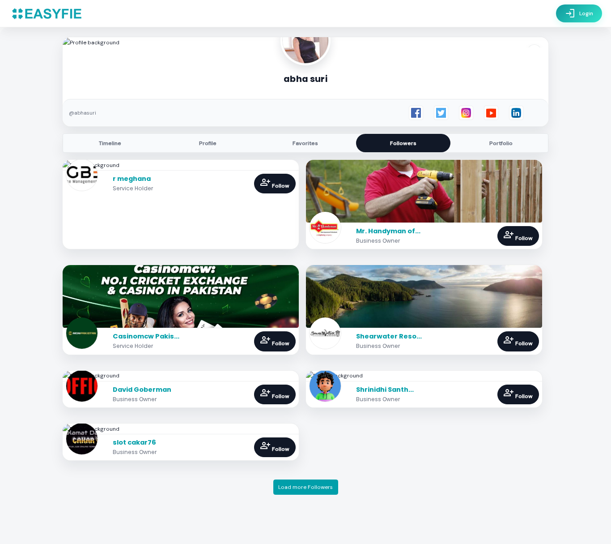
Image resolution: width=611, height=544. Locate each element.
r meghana (132, 178)
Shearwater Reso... (389, 336)
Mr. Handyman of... (388, 231)
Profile (207, 143)
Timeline (110, 143)
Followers (403, 143)
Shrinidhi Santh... (385, 389)
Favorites (305, 143)
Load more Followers (305, 487)
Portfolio (501, 143)
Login (579, 13)
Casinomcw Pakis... (146, 336)
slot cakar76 (134, 442)
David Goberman (142, 389)
